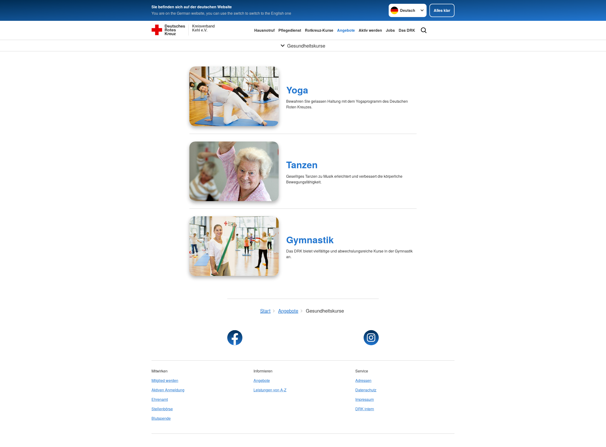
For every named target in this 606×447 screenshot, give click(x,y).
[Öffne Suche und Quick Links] (424, 30)
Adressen (363, 380)
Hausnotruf (264, 30)
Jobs (390, 30)
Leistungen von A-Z (270, 390)
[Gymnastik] (234, 246)
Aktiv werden (370, 30)
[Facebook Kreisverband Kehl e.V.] (234, 337)
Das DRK (407, 30)
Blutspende (161, 418)
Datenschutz (365, 390)
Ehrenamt (160, 399)
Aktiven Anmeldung (168, 390)
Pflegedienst (289, 30)
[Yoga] (234, 96)
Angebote (346, 30)
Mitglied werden (165, 380)
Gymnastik (310, 239)
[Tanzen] (234, 171)
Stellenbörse (162, 409)
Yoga (297, 89)
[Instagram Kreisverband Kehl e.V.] (371, 337)
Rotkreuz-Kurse (319, 30)
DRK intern (364, 409)
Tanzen (302, 164)
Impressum (364, 399)
